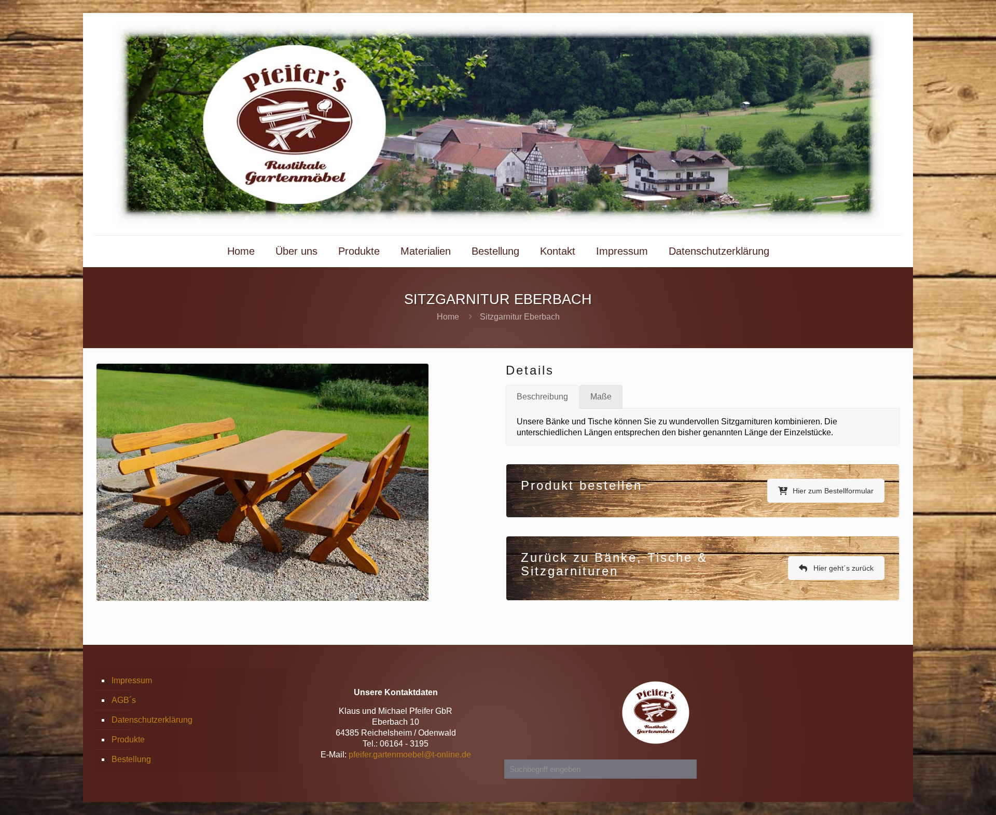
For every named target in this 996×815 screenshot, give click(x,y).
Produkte (128, 739)
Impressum (132, 680)
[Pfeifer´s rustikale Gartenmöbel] (498, 124)
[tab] (542, 397)
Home (448, 316)
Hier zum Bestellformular (833, 491)
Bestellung (131, 759)
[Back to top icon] (946, 794)
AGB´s (124, 700)
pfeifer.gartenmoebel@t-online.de (410, 754)
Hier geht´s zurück (843, 568)
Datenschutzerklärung (152, 719)
